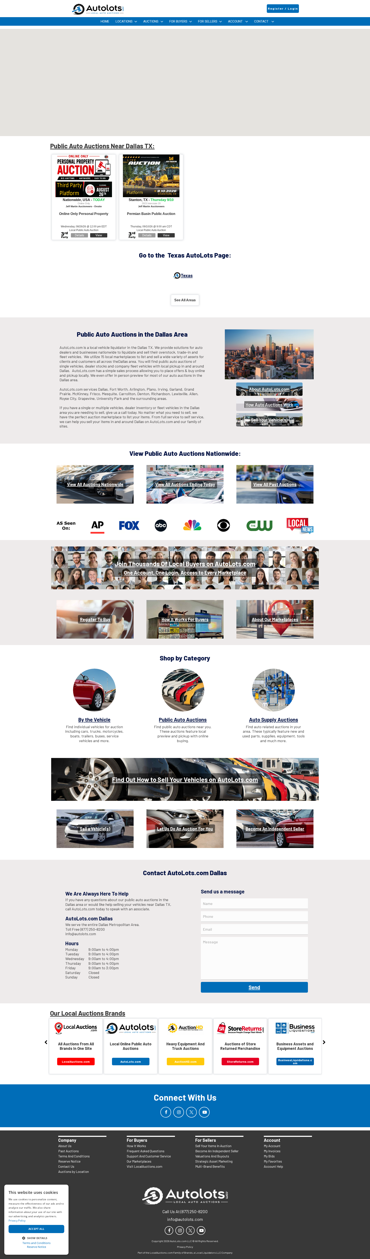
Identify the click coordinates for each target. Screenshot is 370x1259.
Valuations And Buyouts (212, 1156)
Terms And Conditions (74, 1156)
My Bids (269, 1156)
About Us (65, 1146)
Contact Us (66, 1166)
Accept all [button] (36, 1229)
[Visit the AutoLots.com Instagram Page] (178, 1112)
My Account (272, 1146)
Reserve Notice (69, 1161)
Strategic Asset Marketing (214, 1161)
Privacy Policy (17, 1220)
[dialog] (36, 1220)
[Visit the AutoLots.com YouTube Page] (204, 1112)
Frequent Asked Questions (145, 1151)
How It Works (136, 1146)
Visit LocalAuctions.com (144, 1166)
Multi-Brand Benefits (210, 1166)
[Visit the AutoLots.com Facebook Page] (165, 1112)
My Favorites (273, 1161)
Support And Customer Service (149, 1156)
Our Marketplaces (139, 1161)
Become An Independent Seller (217, 1151)
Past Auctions (68, 1151)
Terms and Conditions (36, 1243)
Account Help (273, 1166)
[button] (36, 1237)
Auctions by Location (73, 1171)
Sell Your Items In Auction (213, 1146)
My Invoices (272, 1151)
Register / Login (283, 8)
